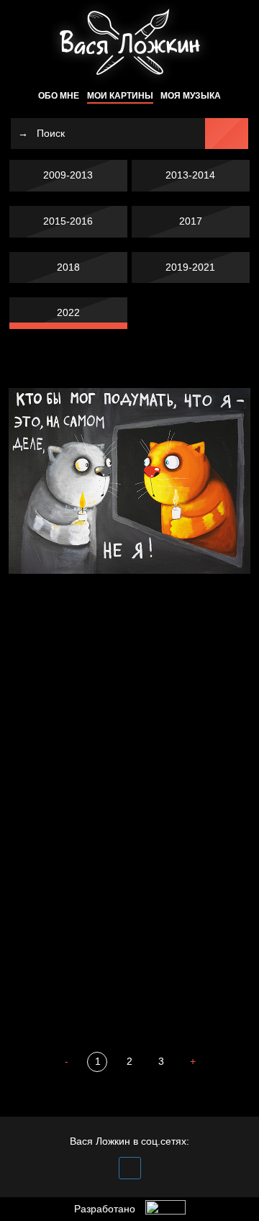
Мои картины (120, 96)
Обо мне (58, 96)
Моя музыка (190, 96)
